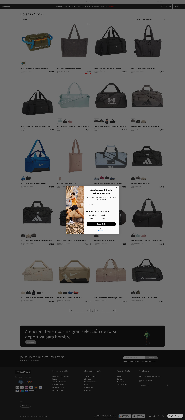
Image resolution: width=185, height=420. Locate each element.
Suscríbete (101, 224)
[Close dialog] (117, 188)
